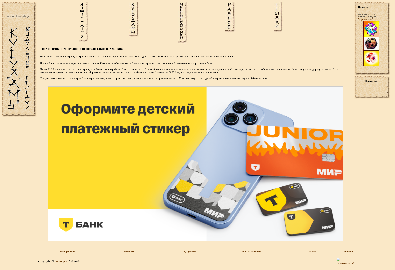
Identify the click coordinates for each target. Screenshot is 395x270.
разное (313, 251)
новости (129, 251)
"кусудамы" (365, 19)
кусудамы (190, 251)
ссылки (348, 251)
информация (67, 251)
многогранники (251, 251)
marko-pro (61, 261)
